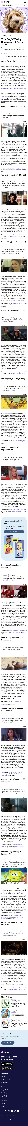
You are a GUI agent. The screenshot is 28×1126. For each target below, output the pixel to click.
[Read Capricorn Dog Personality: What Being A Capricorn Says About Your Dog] (5, 1003)
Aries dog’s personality (19, 168)
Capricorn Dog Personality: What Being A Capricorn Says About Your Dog (19, 1005)
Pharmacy (4, 1082)
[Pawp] (5, 2)
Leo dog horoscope (14, 442)
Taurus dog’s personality (19, 235)
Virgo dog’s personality (19, 509)
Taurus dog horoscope (16, 236)
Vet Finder (4, 1096)
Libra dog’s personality (19, 630)
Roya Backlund (5, 53)
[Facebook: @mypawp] (2, 1111)
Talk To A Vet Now (8, 1042)
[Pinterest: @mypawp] (12, 1111)
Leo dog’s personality (19, 440)
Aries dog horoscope (15, 169)
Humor (4, 35)
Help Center (5, 1090)
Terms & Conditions (5, 1115)
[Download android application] (14, 1069)
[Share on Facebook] (7, 61)
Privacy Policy (13, 1115)
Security (24, 1115)
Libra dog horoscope (14, 632)
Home (3, 1076)
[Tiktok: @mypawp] (15, 1111)
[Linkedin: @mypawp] (18, 1111)
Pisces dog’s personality (19, 988)
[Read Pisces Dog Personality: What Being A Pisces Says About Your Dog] (5, 1023)
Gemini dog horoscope (16, 305)
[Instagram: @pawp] (8, 1111)
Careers (3, 1103)
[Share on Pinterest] (13, 61)
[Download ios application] (14, 1064)
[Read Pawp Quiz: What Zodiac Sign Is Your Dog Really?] (5, 1013)
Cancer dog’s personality (20, 372)
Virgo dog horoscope (15, 511)
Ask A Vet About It (14, 531)
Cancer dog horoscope (16, 373)
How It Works (5, 1079)
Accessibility (19, 1115)
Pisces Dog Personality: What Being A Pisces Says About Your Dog (19, 1024)
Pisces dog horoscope (16, 989)
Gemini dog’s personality (20, 303)
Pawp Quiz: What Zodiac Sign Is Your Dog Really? (17, 1014)
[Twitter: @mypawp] (5, 1111)
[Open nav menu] (24, 5)
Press (3, 1106)
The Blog (4, 1093)
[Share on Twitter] (10, 61)
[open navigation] (25, 2)
